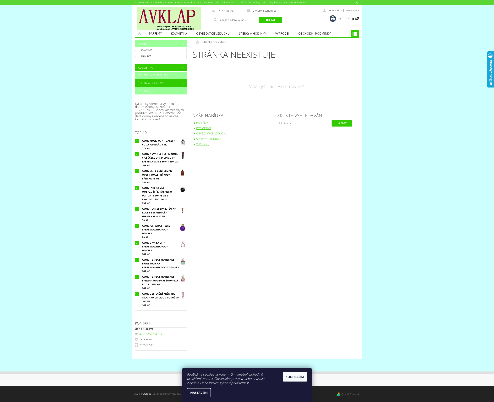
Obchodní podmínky (314, 33)
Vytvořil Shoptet (350, 394)
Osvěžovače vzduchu (213, 33)
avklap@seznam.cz (150, 334)
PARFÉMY (155, 33)
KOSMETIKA (179, 33)
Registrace (352, 10)
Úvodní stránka (139, 33)
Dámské (146, 50)
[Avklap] (169, 18)
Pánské (146, 56)
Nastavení (199, 393)
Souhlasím (295, 377)
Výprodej (282, 33)
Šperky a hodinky (252, 33)
